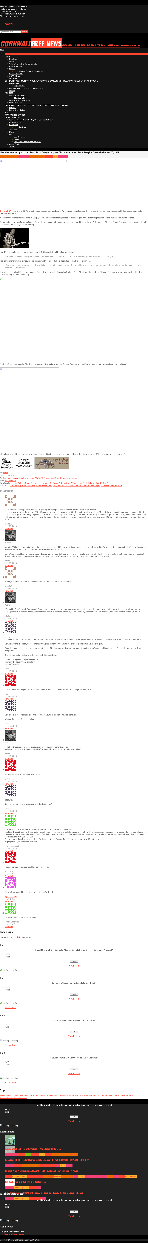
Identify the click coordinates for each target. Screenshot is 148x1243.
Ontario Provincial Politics (96, 1176)
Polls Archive (10, 1007)
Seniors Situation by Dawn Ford (65, 1154)
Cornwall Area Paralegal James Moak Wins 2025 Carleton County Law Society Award (41, 1170)
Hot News (52, 1165)
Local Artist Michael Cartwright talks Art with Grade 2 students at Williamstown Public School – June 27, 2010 (60, 483)
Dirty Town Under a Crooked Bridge (100, 1095)
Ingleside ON (48, 1176)
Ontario (42, 1154)
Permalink (9, 528)
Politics (65, 156)
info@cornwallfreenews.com (12, 1234)
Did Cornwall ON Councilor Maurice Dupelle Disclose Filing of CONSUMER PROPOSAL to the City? (47, 1159)
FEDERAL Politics (37, 156)
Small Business (131, 1176)
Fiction (9, 1098)
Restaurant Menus (51, 1095)
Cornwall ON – (6, 211)
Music (55, 156)
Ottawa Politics (72, 1095)
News (60, 156)
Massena (58, 1095)
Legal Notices (15, 1095)
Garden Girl (113, 1095)
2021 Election (87, 1095)
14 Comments (10, 480)
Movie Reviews (80, 1095)
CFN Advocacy (64, 1095)
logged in (15, 937)
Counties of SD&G (19, 1176)
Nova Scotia (3, 1095)
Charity (36, 1095)
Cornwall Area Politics (9, 156)
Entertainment (24, 156)
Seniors (48, 1154)
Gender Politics (42, 1095)
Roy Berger (9, 1095)
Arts (6, 1154)
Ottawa (110, 1176)
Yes (9, 954)
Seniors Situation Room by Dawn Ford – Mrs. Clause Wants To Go (33, 1148)
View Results (74, 966)
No (8, 957)
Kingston (57, 1176)
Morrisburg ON (67, 1176)
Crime (31, 1198)
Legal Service (22, 1095)
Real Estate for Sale (22, 1098)
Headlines (49, 156)
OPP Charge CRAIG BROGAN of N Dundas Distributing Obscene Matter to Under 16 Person (44, 1192)
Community (12, 1154)
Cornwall (21, 1154)
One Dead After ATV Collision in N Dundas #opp (25, 1181)
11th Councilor (120, 1095)
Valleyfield (14, 1098)
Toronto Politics (30, 1095)
